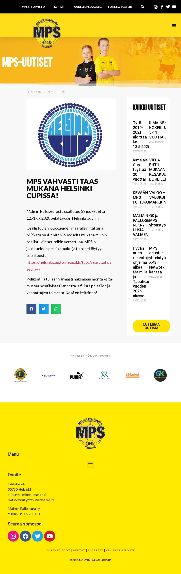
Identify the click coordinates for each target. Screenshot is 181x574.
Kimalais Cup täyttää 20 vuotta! (140, 169)
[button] (142, 6)
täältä (50, 500)
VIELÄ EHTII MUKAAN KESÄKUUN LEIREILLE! (159, 169)
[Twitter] (37, 536)
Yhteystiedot (58, 550)
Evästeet (96, 550)
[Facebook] (25, 536)
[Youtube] (49, 536)
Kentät (79, 550)
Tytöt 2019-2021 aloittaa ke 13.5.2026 (141, 134)
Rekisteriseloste (120, 550)
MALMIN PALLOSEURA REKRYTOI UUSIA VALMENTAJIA (146, 225)
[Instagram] (13, 536)
